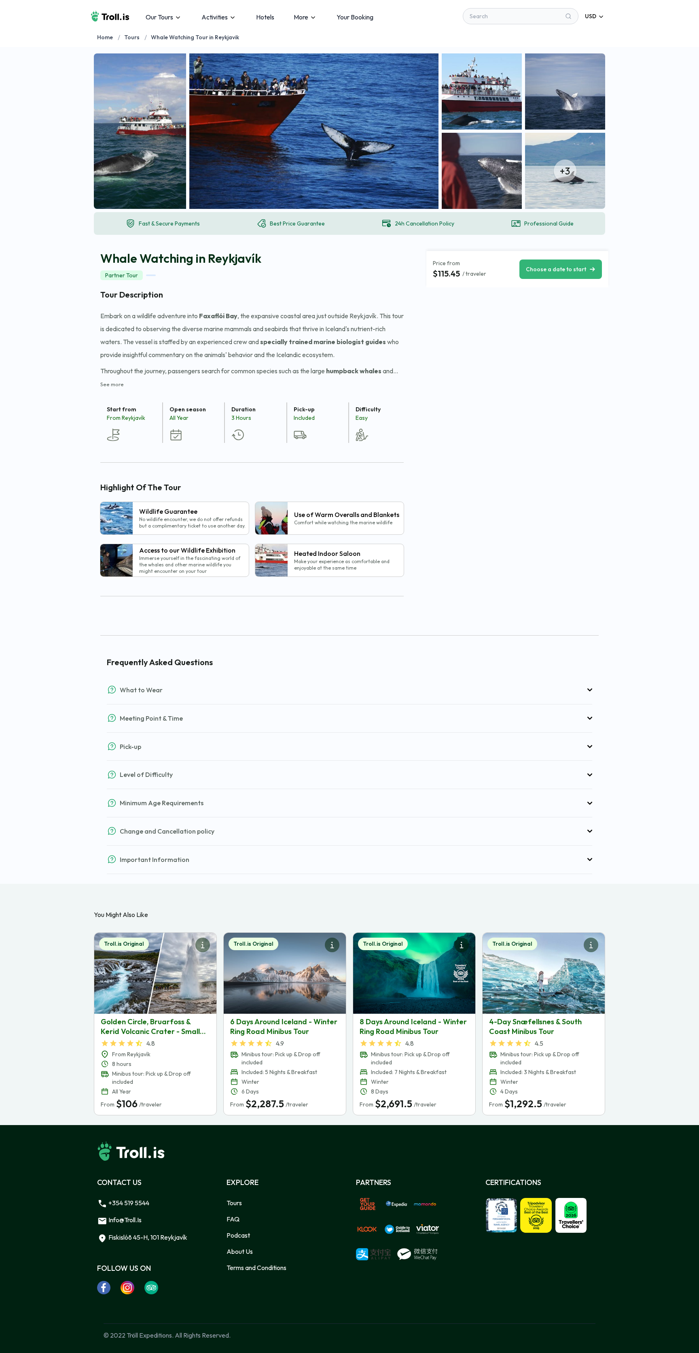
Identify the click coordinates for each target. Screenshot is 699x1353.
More (301, 17)
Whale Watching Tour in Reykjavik (195, 37)
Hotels (265, 17)
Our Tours (159, 17)
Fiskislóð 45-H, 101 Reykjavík (147, 1237)
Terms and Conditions (256, 1268)
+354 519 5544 (128, 1203)
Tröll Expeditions (149, 1335)
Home (105, 37)
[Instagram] (128, 1287)
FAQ (233, 1219)
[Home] (110, 16)
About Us (240, 1251)
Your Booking (355, 17)
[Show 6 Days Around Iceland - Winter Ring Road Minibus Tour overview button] (332, 945)
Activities (214, 17)
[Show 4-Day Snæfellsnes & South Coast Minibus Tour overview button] (591, 945)
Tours (132, 37)
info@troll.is (124, 1220)
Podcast (238, 1235)
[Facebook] (104, 1287)
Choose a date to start (556, 269)
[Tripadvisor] (151, 1287)
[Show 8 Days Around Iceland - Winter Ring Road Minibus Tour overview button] (461, 945)
